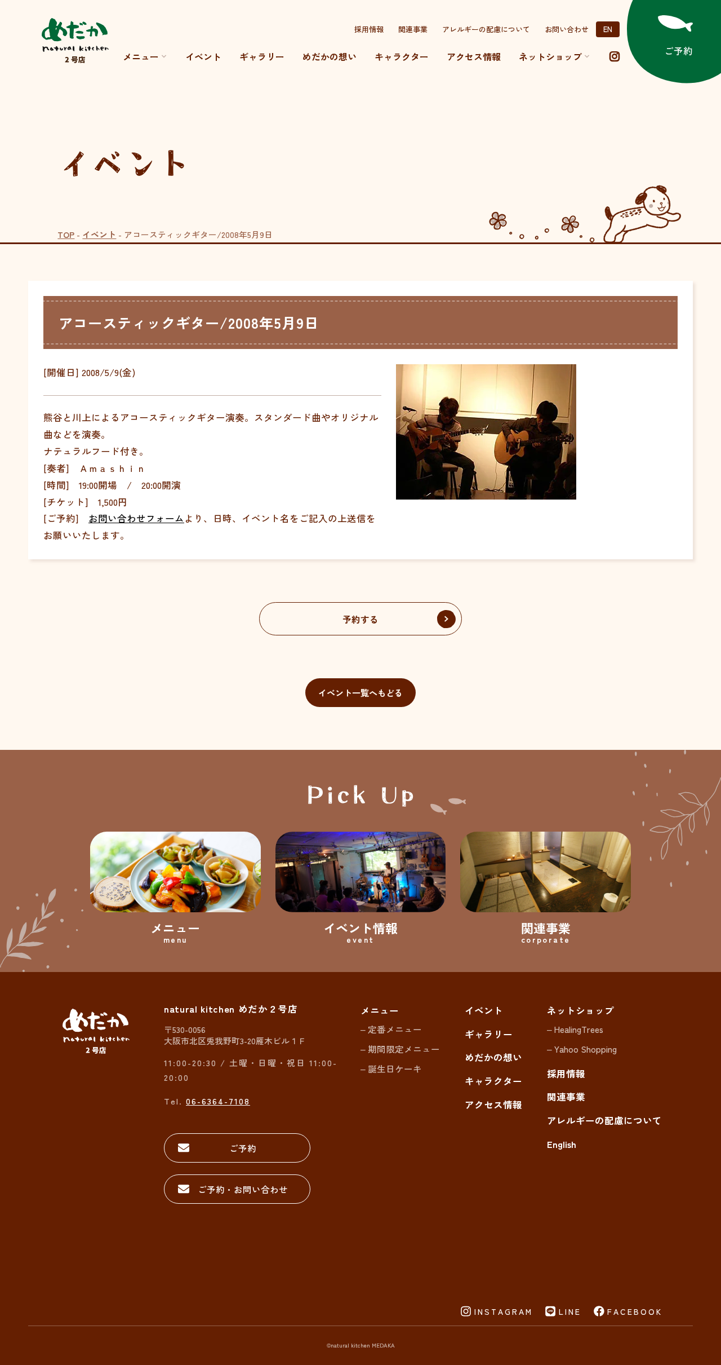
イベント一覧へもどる (360, 692)
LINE (570, 1311)
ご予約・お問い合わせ (243, 1189)
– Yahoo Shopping (582, 1048)
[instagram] (614, 56)
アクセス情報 (474, 56)
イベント (203, 56)
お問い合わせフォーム (136, 518)
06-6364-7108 (218, 1101)
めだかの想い (329, 56)
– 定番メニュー (391, 1029)
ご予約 (242, 1148)
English (561, 1144)
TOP (65, 234)
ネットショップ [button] (550, 56)
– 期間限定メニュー (400, 1048)
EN (607, 29)
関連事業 (413, 29)
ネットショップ (580, 1010)
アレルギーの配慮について (486, 29)
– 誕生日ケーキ (391, 1068)
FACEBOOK (634, 1311)
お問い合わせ (567, 29)
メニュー (141, 56)
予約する (360, 619)
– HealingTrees (575, 1029)
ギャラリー (261, 56)
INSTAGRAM (503, 1311)
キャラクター (402, 56)
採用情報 (369, 29)
